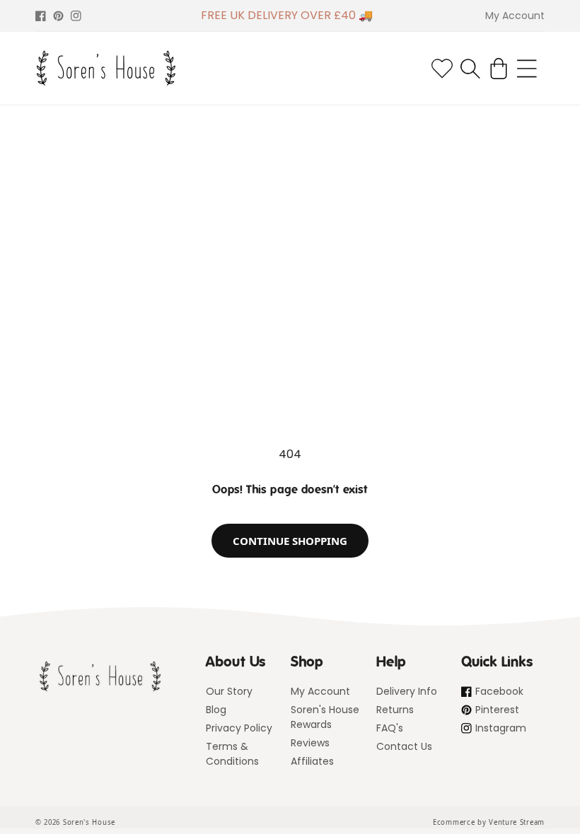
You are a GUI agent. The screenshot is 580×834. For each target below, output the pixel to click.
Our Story (229, 691)
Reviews (310, 743)
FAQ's (389, 728)
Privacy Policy (239, 728)
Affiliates (312, 761)
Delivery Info (406, 691)
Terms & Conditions (232, 753)
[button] (470, 68)
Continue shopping (290, 541)
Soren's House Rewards (325, 717)
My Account (320, 691)
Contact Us (404, 746)
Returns (395, 710)
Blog (216, 710)
